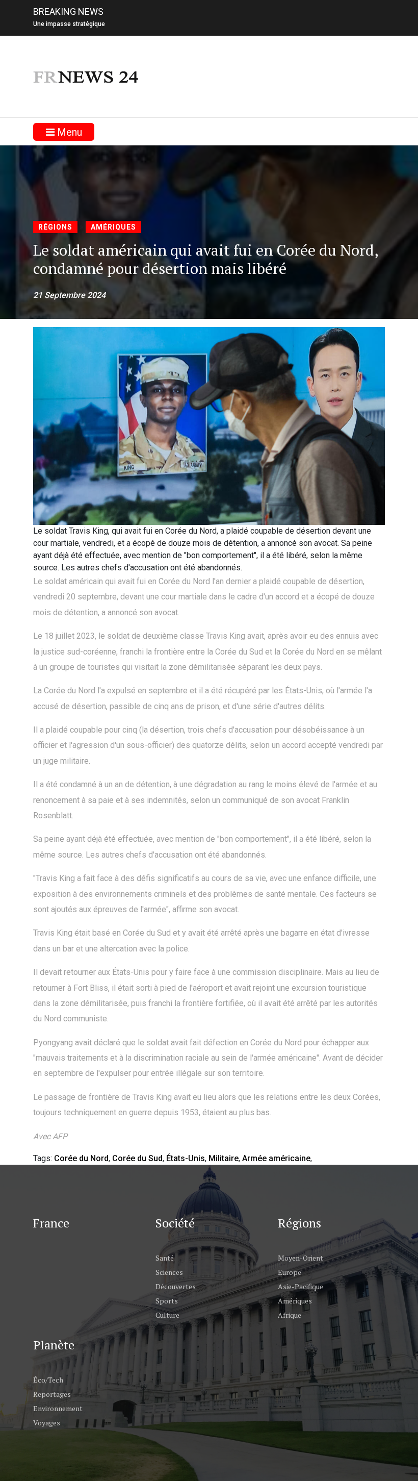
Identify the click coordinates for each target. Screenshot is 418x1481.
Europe (289, 1272)
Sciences (169, 1272)
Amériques (113, 227)
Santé (164, 1258)
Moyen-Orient (300, 1258)
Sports (166, 1301)
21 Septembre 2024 (69, 295)
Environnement (58, 1408)
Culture (167, 1315)
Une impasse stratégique (69, 24)
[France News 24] (86, 76)
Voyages (46, 1422)
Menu (68, 132)
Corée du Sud (137, 1158)
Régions (55, 227)
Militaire (223, 1158)
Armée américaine (276, 1158)
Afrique (289, 1315)
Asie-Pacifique (300, 1286)
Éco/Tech (48, 1380)
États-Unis (185, 1158)
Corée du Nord (81, 1158)
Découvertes (175, 1286)
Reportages (52, 1394)
